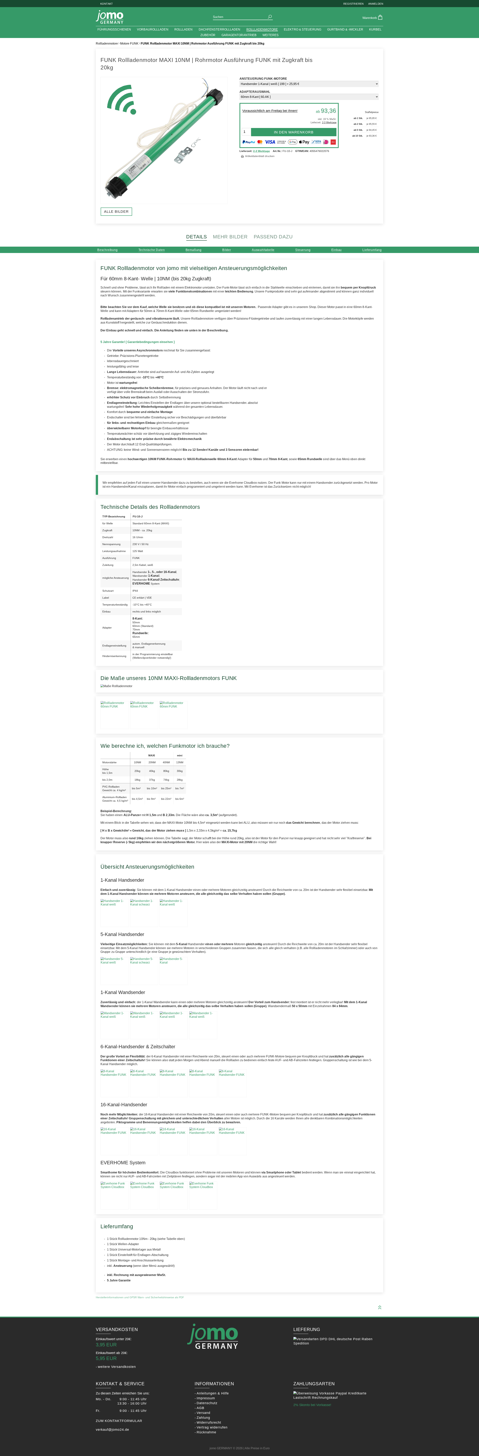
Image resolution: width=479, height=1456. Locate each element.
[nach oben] (379, 1307)
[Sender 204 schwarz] (144, 1025)
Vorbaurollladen (152, 29)
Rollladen (183, 29)
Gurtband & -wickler (345, 29)
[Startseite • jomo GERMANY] (109, 17)
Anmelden (375, 3)
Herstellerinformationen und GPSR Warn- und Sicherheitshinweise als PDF (140, 1297)
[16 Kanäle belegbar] (144, 1141)
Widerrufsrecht (209, 1422)
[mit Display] (174, 1083)
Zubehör (208, 35)
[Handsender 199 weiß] (114, 913)
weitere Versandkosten (117, 1367)
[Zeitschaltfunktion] (144, 1083)
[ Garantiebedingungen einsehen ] (150, 342)
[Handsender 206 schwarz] (203, 1083)
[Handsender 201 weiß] (114, 971)
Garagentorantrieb (239, 35)
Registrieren (353, 3)
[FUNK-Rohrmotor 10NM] (114, 715)
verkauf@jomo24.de (112, 1429)
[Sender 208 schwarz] (203, 1141)
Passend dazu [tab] (273, 236)
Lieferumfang (372, 249)
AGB (200, 1408)
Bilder (226, 249)
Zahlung (203, 1418)
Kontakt (106, 3)
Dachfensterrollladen (219, 29)
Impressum (206, 1398)
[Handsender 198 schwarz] (144, 913)
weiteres (271, 35)
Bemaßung (194, 249)
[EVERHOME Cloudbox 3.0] (114, 1195)
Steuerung (302, 249)
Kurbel (375, 29)
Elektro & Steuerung (302, 29)
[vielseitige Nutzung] (174, 1195)
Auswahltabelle (263, 249)
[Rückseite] (174, 1025)
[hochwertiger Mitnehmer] (174, 715)
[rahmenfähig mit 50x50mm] (203, 1025)
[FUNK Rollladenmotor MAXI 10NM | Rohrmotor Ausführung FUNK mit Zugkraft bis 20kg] (164, 202)
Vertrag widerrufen (212, 1427)
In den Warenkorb (293, 132)
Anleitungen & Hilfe (213, 1393)
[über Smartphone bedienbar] (203, 1195)
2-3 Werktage (261, 151)
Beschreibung (107, 249)
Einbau (336, 249)
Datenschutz (207, 1403)
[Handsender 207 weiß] (114, 1083)
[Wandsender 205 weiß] (114, 1025)
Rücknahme (206, 1432)
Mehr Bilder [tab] (230, 236)
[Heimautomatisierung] (144, 1195)
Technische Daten (151, 249)
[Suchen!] (270, 16)
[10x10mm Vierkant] (144, 715)
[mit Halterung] (174, 913)
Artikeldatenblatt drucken (259, 156)
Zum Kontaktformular (119, 1421)
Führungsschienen (114, 29)
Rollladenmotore (262, 29)
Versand (203, 1413)
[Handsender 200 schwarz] (144, 971)
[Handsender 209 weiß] (114, 1141)
